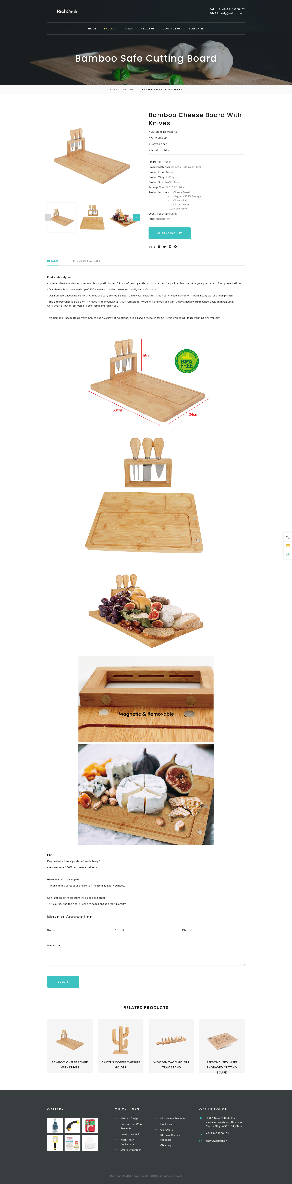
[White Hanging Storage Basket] (90, 1143)
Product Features (86, 261)
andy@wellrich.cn (231, 13)
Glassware (166, 1129)
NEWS (129, 28)
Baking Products (130, 1134)
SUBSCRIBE (196, 28)
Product (129, 89)
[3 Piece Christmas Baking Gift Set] (90, 1125)
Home (113, 89)
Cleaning (165, 1145)
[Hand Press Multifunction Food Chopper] (55, 1125)
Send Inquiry (172, 233)
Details (52, 261)
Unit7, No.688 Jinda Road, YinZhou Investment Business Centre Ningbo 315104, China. (224, 1122)
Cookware (166, 1123)
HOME (92, 28)
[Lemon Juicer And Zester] (55, 1143)
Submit (63, 981)
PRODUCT (111, 28)
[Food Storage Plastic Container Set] (72, 1143)
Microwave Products (173, 1118)
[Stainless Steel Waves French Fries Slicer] (72, 1125)
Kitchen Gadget (130, 1118)
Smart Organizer (130, 1149)
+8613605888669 (233, 9)
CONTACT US (172, 28)
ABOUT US (148, 28)
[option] (92, 156)
